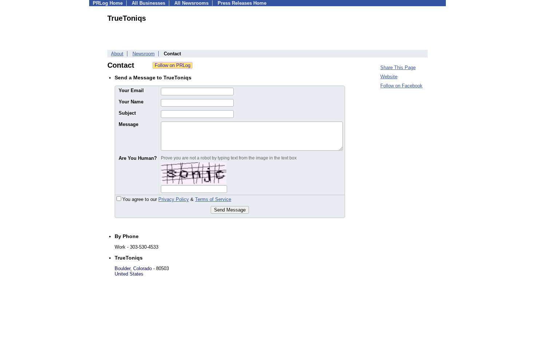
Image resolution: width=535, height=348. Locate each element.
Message (128, 124)
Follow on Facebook (401, 85)
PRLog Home (108, 3)
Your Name (131, 101)
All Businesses (148, 3)
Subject (127, 113)
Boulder (122, 268)
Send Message (230, 210)
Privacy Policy (173, 199)
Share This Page (398, 67)
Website (388, 76)
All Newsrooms (191, 3)
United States (129, 274)
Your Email (131, 90)
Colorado (142, 268)
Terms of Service (213, 199)
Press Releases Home (242, 3)
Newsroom (143, 53)
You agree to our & (176, 199)
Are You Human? (138, 158)
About (117, 53)
